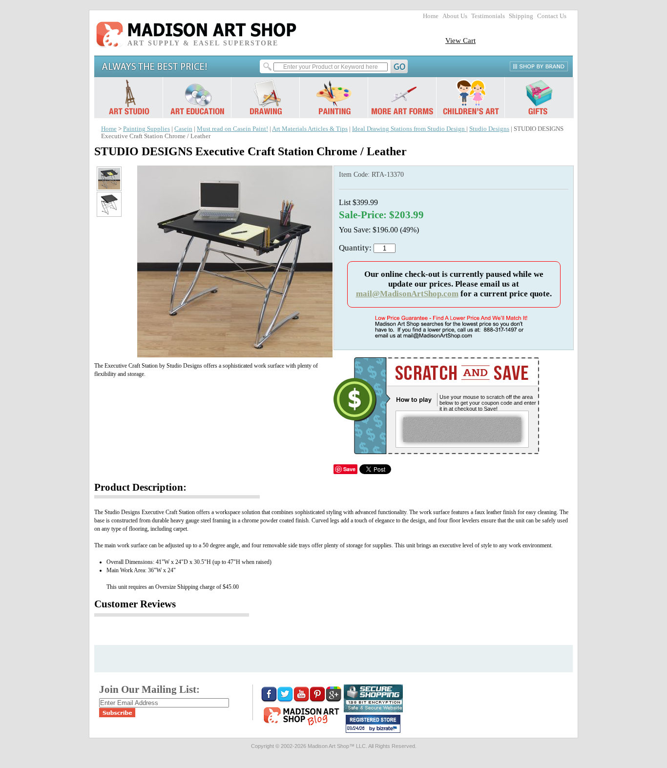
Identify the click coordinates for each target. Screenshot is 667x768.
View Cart (460, 40)
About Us (454, 16)
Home (430, 16)
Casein (183, 128)
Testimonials (488, 16)
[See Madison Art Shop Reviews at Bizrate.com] (373, 724)
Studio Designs (489, 128)
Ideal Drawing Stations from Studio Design (409, 128)
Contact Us (551, 16)
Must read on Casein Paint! (232, 128)
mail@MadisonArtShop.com (407, 293)
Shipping (521, 16)
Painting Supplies (146, 128)
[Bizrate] (388, 729)
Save (349, 469)
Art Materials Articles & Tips (310, 128)
